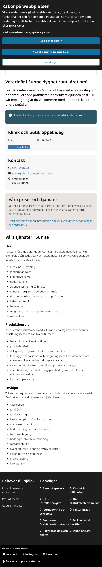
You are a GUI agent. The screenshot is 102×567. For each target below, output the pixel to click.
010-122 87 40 (20, 168)
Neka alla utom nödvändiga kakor (51, 51)
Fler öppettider (20, 147)
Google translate (12, 505)
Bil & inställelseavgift (50, 501)
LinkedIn (51, 554)
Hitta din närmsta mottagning (12, 490)
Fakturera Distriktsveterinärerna (54, 522)
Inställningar (51, 62)
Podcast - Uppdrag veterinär (23, 561)
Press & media (10, 499)
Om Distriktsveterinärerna (84, 501)
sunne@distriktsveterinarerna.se (32, 173)
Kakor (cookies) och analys (54, 533)
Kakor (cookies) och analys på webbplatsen (27, 32)
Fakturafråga (81, 509)
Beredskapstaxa (53, 488)
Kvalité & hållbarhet (77, 490)
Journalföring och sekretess (52, 511)
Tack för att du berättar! (81, 522)
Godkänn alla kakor (51, 40)
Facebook (12, 554)
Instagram (32, 554)
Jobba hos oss (82, 531)
